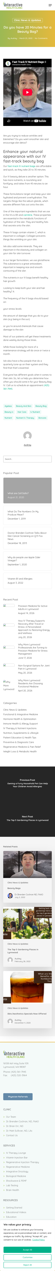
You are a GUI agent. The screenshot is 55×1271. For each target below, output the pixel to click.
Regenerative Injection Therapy (22, 1162)
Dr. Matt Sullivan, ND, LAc (19, 1130)
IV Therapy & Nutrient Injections (20, 728)
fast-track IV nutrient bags (21, 166)
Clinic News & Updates (27, 20)
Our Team (11, 1116)
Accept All (27, 1250)
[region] (27, 1245)
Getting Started (14, 1207)
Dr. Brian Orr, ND (14, 1126)
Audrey (14, 38)
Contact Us (12, 1135)
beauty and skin (23, 406)
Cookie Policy (38, 1240)
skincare (42, 418)
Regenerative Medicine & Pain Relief (22, 746)
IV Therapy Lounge (16, 1153)
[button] (50, 5)
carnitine (27, 215)
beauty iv (9, 412)
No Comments (41, 38)
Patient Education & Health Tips (19, 737)
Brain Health (12, 1190)
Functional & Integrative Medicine (20, 714)
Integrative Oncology (17, 1171)
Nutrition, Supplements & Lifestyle (20, 733)
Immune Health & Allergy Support (20, 723)
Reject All (27, 1265)
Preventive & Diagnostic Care (18, 742)
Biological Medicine (16, 1176)
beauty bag (41, 406)
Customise (27, 1257)
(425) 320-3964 (19, 1075)
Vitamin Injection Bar (17, 1157)
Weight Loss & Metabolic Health (20, 751)
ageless (8, 406)
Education (11, 1216)
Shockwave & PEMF (16, 1180)
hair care (22, 412)
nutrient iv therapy (25, 418)
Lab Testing (12, 1185)
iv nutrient (35, 412)
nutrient (8, 418)
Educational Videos (16, 1212)
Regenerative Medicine (18, 1166)
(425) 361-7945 (18, 1071)
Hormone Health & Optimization (19, 719)
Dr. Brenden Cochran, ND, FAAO (22, 1121)
